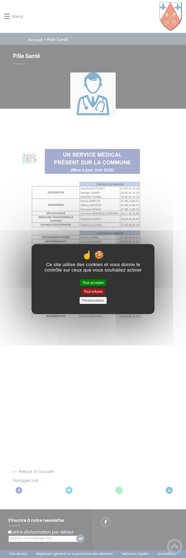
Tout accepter (93, 283)
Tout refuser (93, 291)
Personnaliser (93, 300)
